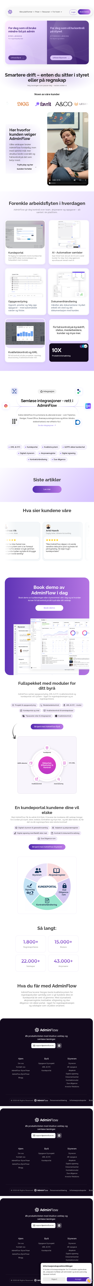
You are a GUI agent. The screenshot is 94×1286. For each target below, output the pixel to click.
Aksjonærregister (48, 453)
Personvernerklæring (58, 1100)
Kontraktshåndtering (38, 459)
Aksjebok (72, 1070)
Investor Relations (72, 1087)
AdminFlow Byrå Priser (20, 1074)
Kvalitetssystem (51, 447)
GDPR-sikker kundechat (74, 447)
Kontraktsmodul (72, 1080)
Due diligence (59, 459)
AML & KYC (15, 447)
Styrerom (72, 1063)
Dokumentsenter (72, 1077)
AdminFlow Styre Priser (21, 1070)
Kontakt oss (20, 1067)
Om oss (21, 1063)
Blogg (20, 1078)
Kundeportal (32, 447)
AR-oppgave (72, 1067)
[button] (89, 1281)
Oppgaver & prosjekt (46, 1063)
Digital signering (68, 453)
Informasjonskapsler (78, 1100)
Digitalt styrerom (27, 453)
